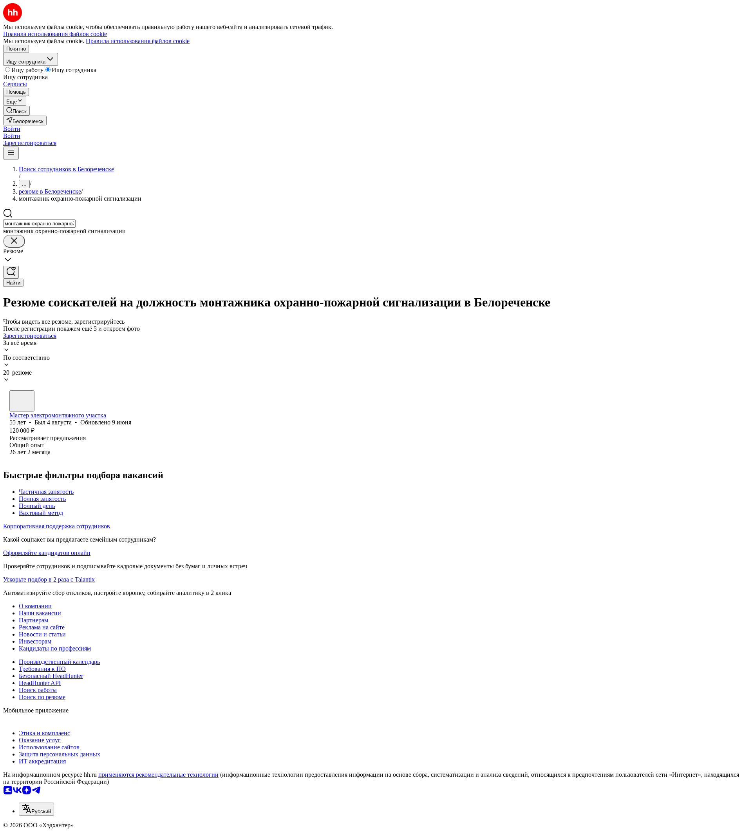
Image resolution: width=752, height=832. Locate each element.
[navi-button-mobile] (11, 153)
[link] (16, 111)
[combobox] (39, 223)
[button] (11, 128)
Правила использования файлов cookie (138, 41)
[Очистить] (14, 241)
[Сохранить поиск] (11, 272)
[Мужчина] (21, 400)
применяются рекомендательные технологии (158, 774)
